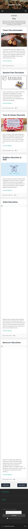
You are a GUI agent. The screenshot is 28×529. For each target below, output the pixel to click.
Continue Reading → (8, 61)
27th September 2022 (9, 65)
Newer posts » (22, 485)
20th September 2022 (9, 150)
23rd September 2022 (9, 108)
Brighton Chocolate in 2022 (12, 158)
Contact (4, 499)
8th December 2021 (8, 195)
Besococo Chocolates (12, 342)
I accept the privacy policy (14, 518)
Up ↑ (25, 526)
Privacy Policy (5, 491)
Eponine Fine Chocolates (13, 72)
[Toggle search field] (26, 11)
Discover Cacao (14, 4)
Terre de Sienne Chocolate (14, 115)
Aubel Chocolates (10, 202)
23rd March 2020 (8, 335)
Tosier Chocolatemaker (13, 30)
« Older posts (6, 485)
